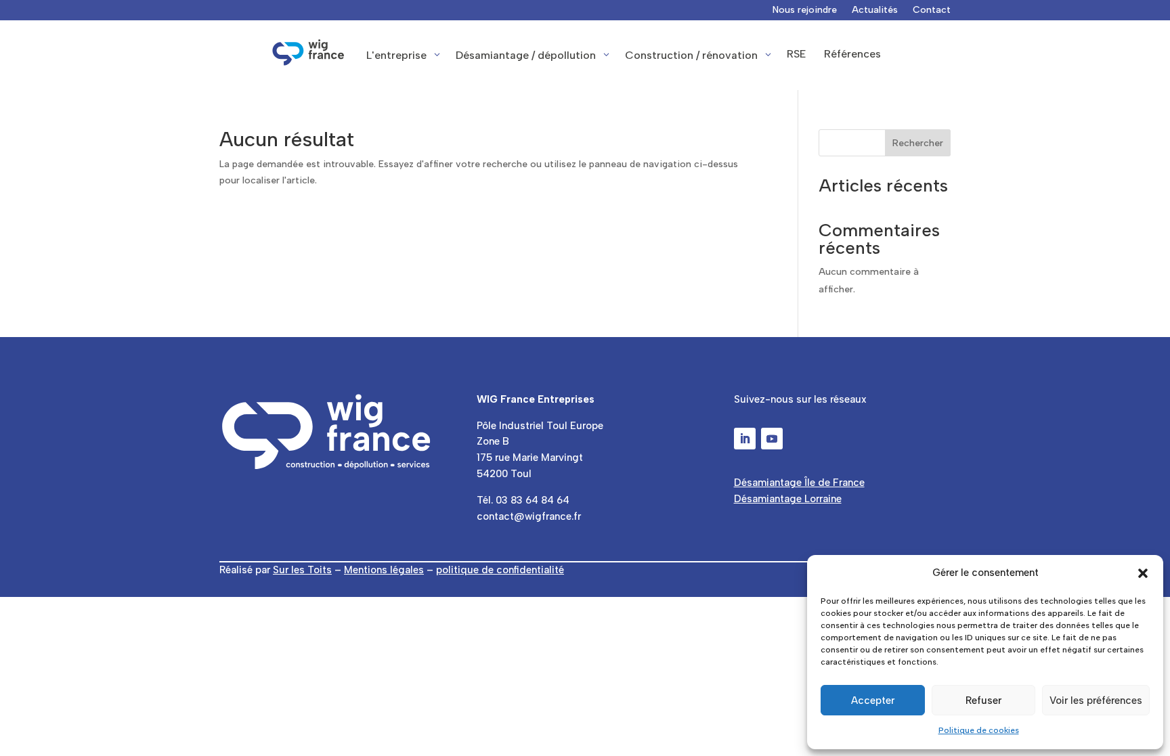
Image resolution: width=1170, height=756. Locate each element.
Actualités (875, 10)
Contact (932, 10)
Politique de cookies (978, 730)
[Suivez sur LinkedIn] (745, 438)
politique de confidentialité (500, 570)
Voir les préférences (1095, 700)
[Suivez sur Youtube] (772, 438)
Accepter (872, 700)
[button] (1143, 573)
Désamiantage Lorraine (788, 499)
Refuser (983, 700)
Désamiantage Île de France (799, 482)
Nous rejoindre (805, 10)
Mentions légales (384, 570)
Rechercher (917, 143)
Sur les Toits (302, 570)
